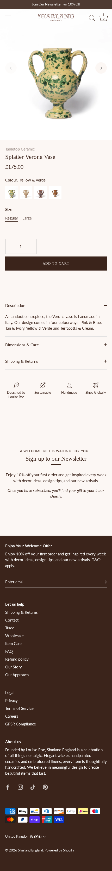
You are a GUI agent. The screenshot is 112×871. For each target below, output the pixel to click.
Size (8, 209)
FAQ (9, 651)
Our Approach (17, 674)
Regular (11, 218)
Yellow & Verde (11, 192)
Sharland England (30, 850)
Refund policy (17, 659)
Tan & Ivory (26, 192)
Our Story (13, 667)
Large (27, 218)
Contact (11, 620)
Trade (9, 627)
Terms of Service (19, 708)
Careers (11, 716)
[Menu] (8, 18)
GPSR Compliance (20, 724)
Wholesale (14, 635)
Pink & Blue (40, 192)
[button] (11, 68)
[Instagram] (20, 786)
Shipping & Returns (21, 361)
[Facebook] (7, 786)
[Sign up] (104, 582)
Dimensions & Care (22, 344)
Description (15, 305)
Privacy (11, 700)
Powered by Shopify (59, 850)
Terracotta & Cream (55, 192)
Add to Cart (56, 263)
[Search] (92, 18)
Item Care (13, 643)
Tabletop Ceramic (20, 149)
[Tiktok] (32, 786)
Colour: (25, 180)
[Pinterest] (45, 786)
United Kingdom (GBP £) (23, 836)
